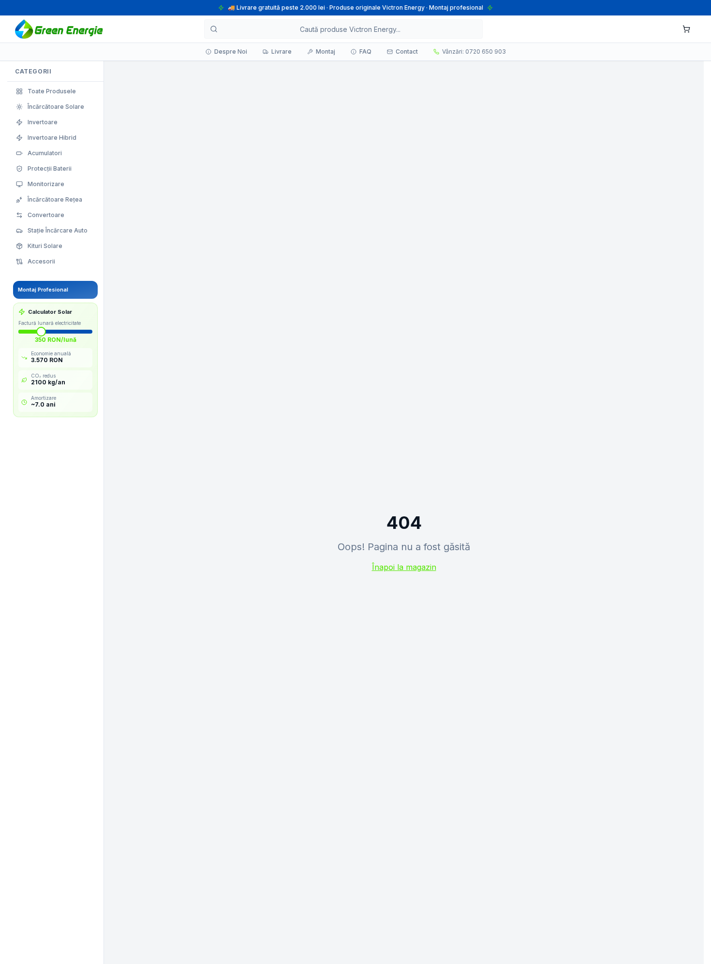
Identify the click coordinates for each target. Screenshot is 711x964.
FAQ (365, 51)
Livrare (281, 51)
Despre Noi (230, 51)
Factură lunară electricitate (49, 323)
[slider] (41, 331)
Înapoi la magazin (404, 567)
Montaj (325, 51)
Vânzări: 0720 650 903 (474, 51)
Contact (407, 51)
